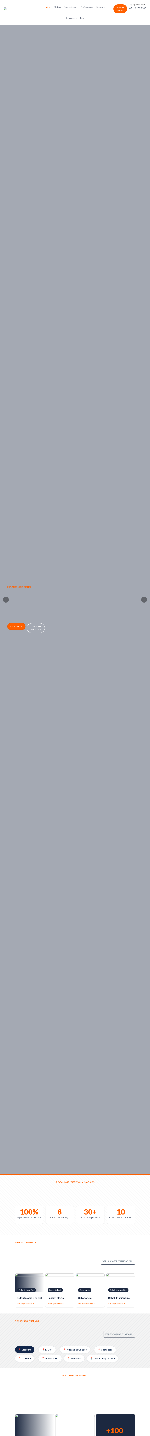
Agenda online (120, 8)
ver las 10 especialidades (117, 1261)
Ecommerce (71, 18)
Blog (82, 18)
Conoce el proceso (35, 628)
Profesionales (87, 7)
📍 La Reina (24, 1358)
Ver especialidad (24, 1303)
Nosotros (101, 7)
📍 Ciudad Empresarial (102, 1358)
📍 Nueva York (50, 1358)
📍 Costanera (105, 1349)
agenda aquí (16, 626)
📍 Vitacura (24, 1349)
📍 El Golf (47, 1349)
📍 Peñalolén (74, 1358)
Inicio (48, 7)
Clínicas (57, 7)
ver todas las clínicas (118, 1334)
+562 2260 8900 (137, 8)
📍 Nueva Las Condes (75, 1349)
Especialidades (70, 7)
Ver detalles (9, 1231)
